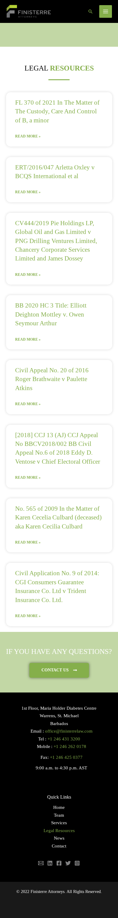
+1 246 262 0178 (70, 746)
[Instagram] (77, 863)
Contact (59, 846)
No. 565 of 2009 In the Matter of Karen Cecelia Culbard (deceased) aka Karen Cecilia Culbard (58, 517)
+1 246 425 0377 (66, 757)
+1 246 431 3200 (64, 739)
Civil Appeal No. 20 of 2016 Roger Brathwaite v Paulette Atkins (52, 379)
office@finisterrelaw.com (69, 731)
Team (59, 815)
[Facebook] (59, 863)
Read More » (28, 136)
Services (59, 822)
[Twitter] (68, 863)
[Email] (41, 863)
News (59, 838)
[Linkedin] (50, 863)
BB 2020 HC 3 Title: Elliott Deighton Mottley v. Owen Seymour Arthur (51, 314)
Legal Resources (59, 830)
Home (59, 807)
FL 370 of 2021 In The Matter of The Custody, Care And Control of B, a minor (57, 111)
